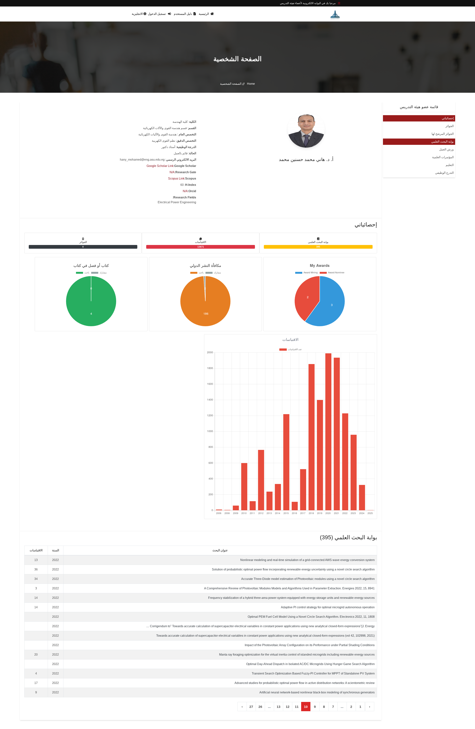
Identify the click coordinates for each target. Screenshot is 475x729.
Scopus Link (176, 178)
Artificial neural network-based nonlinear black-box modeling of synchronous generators (317, 692)
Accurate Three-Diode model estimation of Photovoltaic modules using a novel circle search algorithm (308, 578)
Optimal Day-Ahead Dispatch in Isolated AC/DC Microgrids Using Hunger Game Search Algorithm (310, 664)
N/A (172, 172)
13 (278, 707)
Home (251, 83)
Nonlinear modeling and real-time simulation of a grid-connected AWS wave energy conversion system (307, 560)
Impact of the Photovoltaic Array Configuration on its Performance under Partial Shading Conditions (310, 645)
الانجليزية (137, 13)
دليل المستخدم (183, 13)
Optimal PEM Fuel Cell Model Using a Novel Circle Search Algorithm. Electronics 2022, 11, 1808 (311, 616)
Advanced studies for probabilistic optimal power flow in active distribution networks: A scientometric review (305, 682)
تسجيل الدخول (157, 13)
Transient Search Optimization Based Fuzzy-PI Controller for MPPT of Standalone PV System (313, 673)
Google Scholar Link (160, 165)
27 (251, 707)
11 (297, 707)
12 (287, 707)
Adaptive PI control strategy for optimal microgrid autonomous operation (328, 607)
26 (260, 707)
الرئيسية (204, 13)
